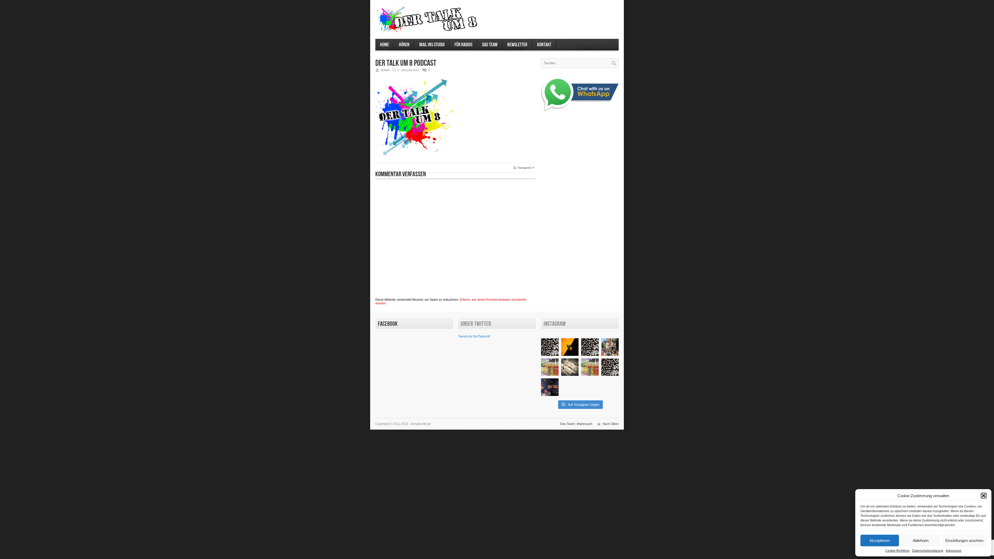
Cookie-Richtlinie (897, 551)
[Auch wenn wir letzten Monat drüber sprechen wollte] (550, 367)
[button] (983, 495)
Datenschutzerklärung (927, 551)
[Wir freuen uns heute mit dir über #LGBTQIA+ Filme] (610, 347)
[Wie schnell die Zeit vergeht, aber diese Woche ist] (610, 367)
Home (384, 45)
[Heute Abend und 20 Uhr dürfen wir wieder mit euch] (590, 347)
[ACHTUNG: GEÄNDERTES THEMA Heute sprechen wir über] (570, 367)
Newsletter (517, 45)
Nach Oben (611, 424)
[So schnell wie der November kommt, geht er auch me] (550, 347)
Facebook (388, 324)
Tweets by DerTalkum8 (474, 336)
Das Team (490, 45)
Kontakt (544, 45)
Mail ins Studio (432, 45)
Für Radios (463, 45)
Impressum (953, 551)
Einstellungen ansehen (964, 540)
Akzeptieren (879, 540)
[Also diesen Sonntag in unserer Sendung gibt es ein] (570, 347)
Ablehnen (921, 540)
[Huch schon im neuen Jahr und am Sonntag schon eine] (550, 387)
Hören (404, 45)
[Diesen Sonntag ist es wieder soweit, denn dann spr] (590, 367)
